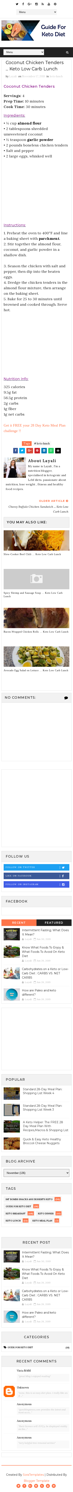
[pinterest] (55, 4)
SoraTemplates (33, 1475)
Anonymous (24, 1404)
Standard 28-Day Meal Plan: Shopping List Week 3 (42, 1108)
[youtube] (49, 4)
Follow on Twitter (20, 867)
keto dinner (46, 1213)
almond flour (30, 123)
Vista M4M (24, 1370)
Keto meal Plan (42, 1220)
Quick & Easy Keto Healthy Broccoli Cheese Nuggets (42, 1141)
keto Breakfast (16, 1213)
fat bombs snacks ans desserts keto (29, 1199)
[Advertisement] (36, 186)
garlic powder (40, 139)
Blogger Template (36, 1481)
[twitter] (17, 4)
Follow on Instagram (22, 884)
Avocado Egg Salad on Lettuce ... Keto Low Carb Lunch (36, 670)
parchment (49, 238)
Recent (19, 922)
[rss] (43, 4)
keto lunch (56, 76)
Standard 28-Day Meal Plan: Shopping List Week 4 (42, 1091)
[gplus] (29, 4)
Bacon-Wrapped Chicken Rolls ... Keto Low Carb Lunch (36, 631)
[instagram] (36, 4)
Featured (54, 922)
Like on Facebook (19, 875)
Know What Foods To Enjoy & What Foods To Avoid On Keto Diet (43, 952)
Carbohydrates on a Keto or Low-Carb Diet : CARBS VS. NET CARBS (45, 973)
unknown (23, 1387)
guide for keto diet (18, 1206)
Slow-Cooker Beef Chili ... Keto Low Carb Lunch (32, 554)
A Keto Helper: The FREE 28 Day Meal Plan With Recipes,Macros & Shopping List (45, 1126)
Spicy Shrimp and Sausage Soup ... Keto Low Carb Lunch (33, 595)
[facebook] (23, 4)
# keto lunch (42, 443)
